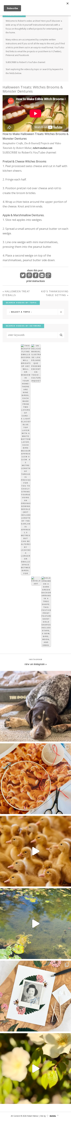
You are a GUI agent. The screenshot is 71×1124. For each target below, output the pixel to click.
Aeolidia (53, 1116)
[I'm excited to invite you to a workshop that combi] (35, 778)
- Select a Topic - (20, 312)
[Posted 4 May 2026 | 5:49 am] (36, 363)
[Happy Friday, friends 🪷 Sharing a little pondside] (35, 923)
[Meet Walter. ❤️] (35, 706)
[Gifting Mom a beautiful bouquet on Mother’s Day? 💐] (35, 996)
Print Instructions (35, 281)
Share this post (35, 270)
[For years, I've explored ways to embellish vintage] (35, 851)
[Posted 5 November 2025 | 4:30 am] (36, 581)
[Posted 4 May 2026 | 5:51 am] (25, 459)
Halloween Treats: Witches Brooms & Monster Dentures (33, 89)
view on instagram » (35, 664)
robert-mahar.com (42, 147)
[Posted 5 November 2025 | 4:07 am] (46, 612)
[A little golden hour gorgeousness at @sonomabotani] (35, 1068)
